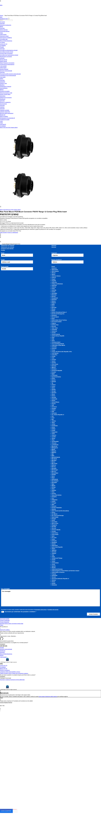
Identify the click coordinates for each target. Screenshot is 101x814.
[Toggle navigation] (8, 18)
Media (1, 26)
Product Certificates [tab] (5, 620)
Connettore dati (3, 39)
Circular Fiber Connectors (6, 53)
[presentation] (0, 206)
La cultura (2, 42)
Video (1, 33)
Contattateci (3, 45)
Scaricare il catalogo (5, 679)
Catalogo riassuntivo (5, 111)
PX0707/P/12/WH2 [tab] (5, 630)
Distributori (2, 99)
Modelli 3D (2, 115)
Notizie (1, 655)
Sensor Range (3, 59)
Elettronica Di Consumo (6, 97)
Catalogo (2, 107)
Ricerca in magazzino (5, 102)
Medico (2, 89)
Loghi (1, 121)
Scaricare (2, 652)
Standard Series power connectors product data (11, 623)
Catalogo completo (4, 110)
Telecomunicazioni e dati (6, 93)
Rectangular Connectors (6, 56)
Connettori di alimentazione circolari (9, 50)
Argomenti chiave (4, 36)
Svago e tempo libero (5, 94)
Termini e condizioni (5, 670)
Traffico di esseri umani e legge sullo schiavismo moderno (14, 673)
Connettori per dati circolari (6, 52)
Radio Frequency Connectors (7, 63)
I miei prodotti (3, 66)
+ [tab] (0, 628)
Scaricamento (3, 104)
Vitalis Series (3, 34)
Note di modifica (4, 116)
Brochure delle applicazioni (6, 113)
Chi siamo (2, 22)
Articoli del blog (4, 29)
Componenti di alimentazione (7, 64)
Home (1, 15)
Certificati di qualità (4, 119)
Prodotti (2, 47)
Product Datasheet (4, 622)
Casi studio (2, 77)
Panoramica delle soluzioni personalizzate (10, 74)
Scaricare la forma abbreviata (17, 679)
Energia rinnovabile (5, 91)
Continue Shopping (4, 702)
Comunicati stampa (4, 31)
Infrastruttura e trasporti (5, 86)
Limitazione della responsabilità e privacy (10, 672)
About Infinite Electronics (6, 41)
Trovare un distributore (12, 232)
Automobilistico (3, 88)
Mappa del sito (3, 668)
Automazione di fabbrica (6, 37)
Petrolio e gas (3, 83)
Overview (2, 23)
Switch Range (3, 61)
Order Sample (3, 232)
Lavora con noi (3, 44)
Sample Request (4, 69)
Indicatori (2, 58)
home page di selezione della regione (48, 696)
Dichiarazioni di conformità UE (7, 118)
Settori (1, 78)
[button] (1, 625)
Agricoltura (2, 96)
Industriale (2, 82)
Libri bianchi (3, 124)
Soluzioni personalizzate (6, 70)
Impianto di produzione (5, 25)
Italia (1, 5)
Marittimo (2, 85)
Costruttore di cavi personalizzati (8, 75)
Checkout (10, 702)
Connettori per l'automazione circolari (9, 55)
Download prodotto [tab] (4, 619)
